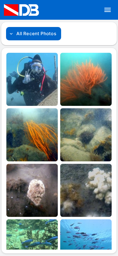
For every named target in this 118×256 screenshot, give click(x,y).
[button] (107, 10)
